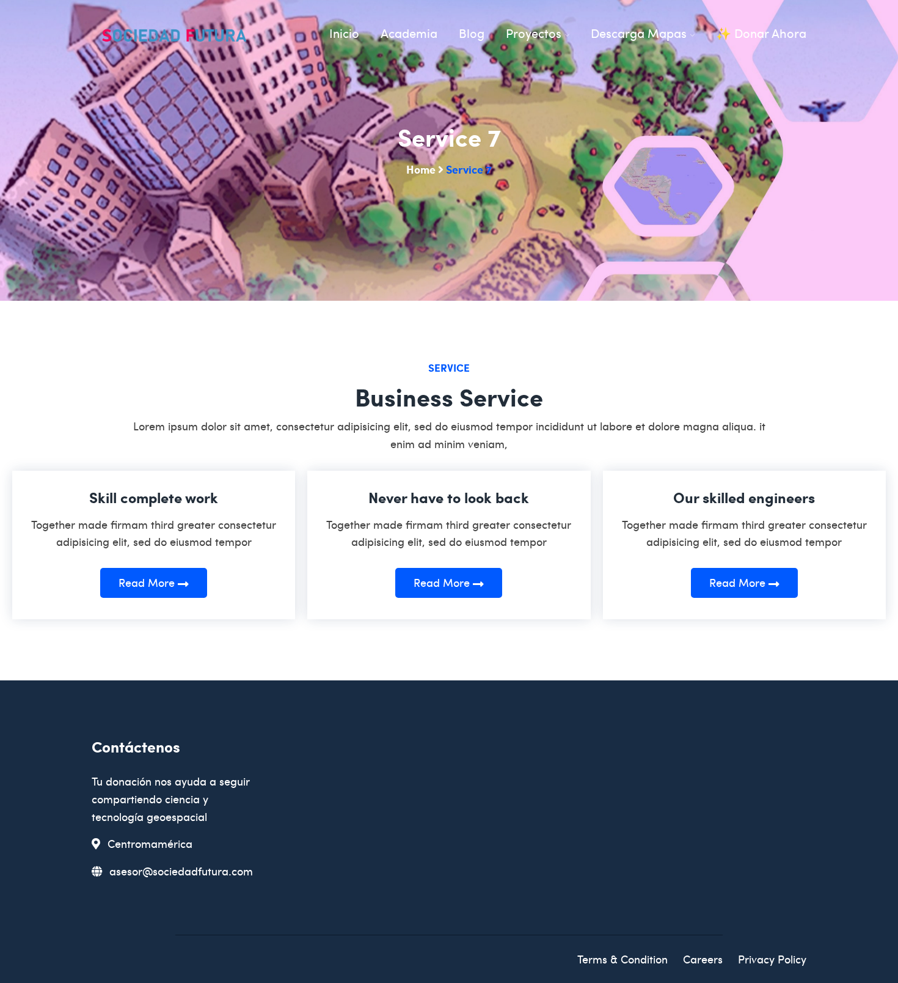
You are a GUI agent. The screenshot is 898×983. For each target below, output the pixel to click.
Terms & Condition (622, 958)
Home (421, 169)
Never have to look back (448, 497)
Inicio (344, 33)
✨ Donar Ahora (761, 33)
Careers (703, 958)
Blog (471, 33)
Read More (148, 582)
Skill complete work (153, 497)
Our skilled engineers (744, 497)
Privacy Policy (772, 958)
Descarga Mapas (639, 33)
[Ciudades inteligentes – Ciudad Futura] (174, 37)
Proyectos (533, 33)
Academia (409, 33)
